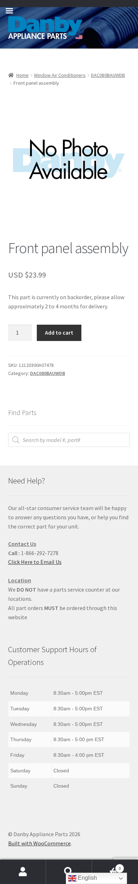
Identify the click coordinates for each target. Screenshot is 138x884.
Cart (106, 866)
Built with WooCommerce (39, 843)
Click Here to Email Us (35, 561)
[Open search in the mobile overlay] (69, 440)
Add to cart (59, 332)
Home (22, 75)
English (86, 878)
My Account (23, 872)
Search (69, 872)
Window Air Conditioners (60, 75)
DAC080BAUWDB (108, 75)
